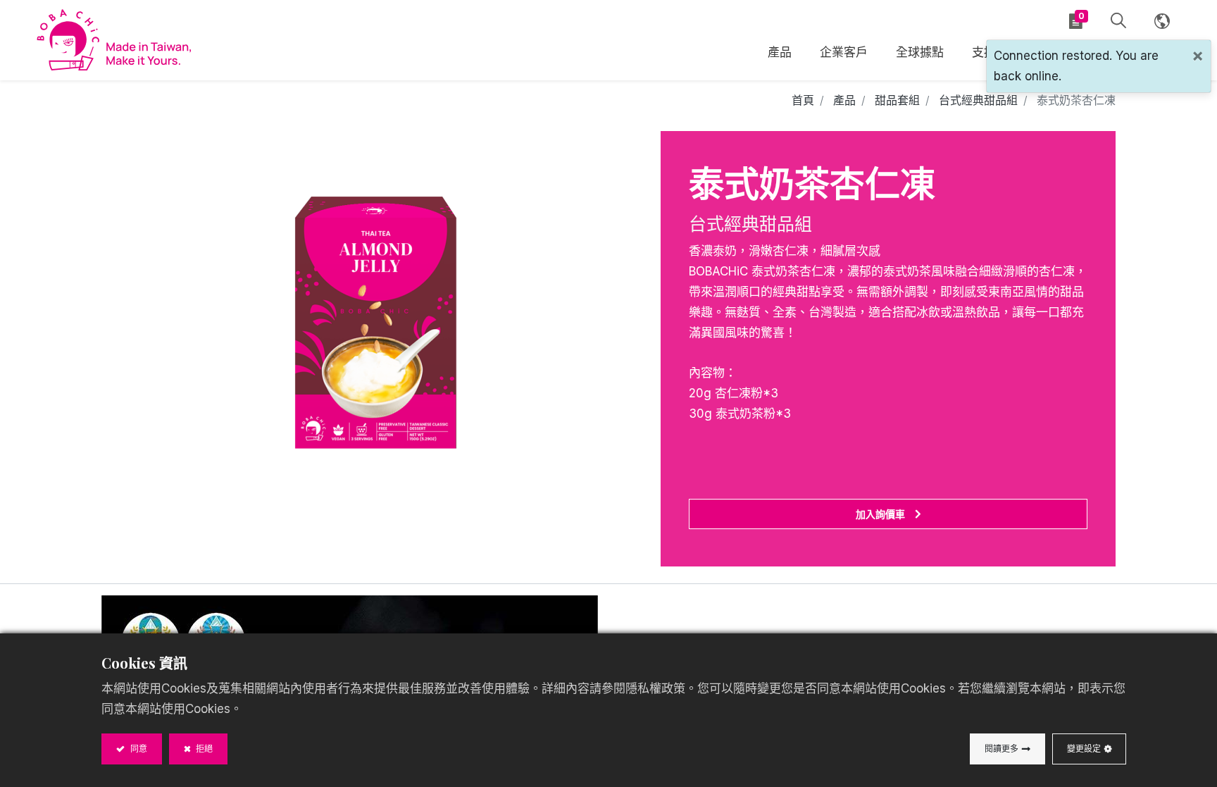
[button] (1118, 21)
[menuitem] (920, 54)
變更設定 (1084, 748)
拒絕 (203, 748)
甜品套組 (897, 100)
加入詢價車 (880, 514)
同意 (137, 748)
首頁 (803, 100)
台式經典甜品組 (978, 100)
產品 (844, 100)
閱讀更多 (1001, 748)
